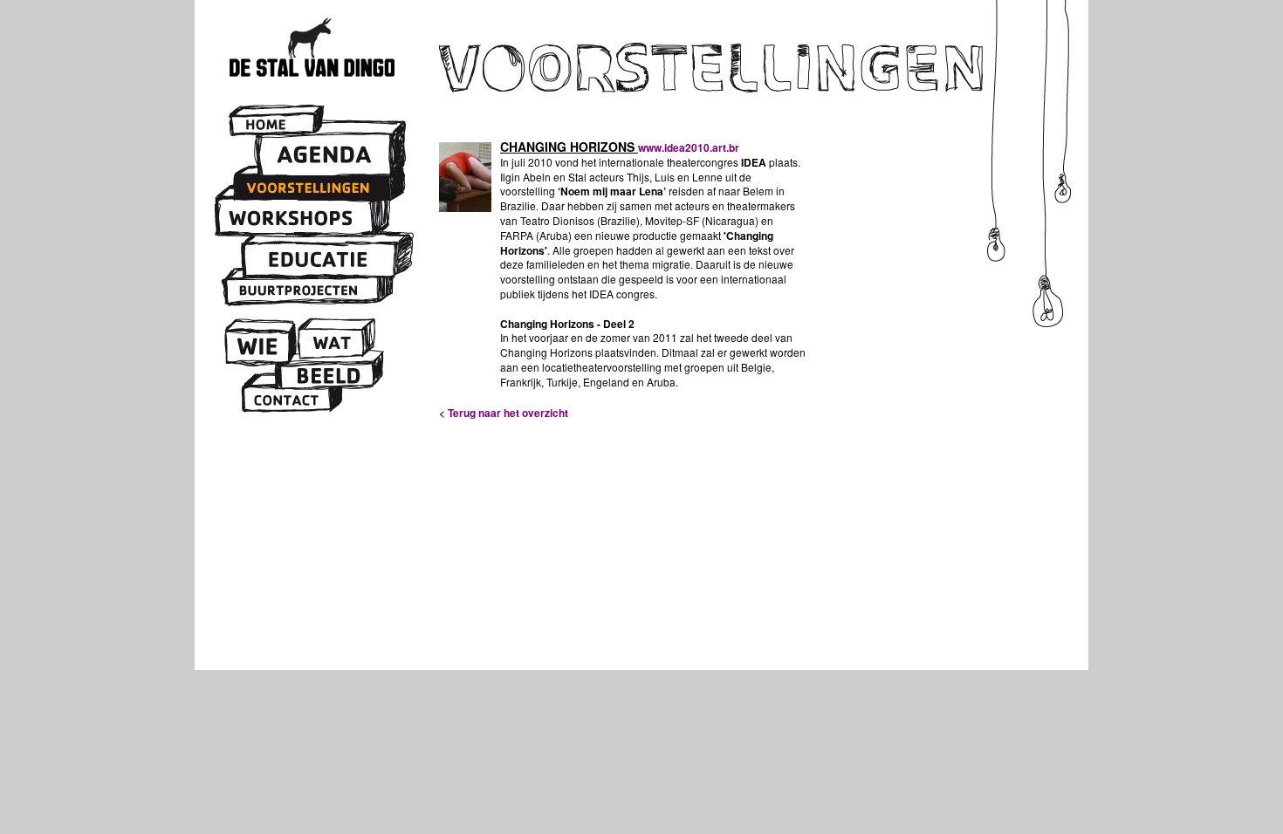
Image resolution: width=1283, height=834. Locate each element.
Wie (258, 347)
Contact (288, 398)
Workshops (295, 217)
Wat (331, 344)
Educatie (321, 260)
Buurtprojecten (301, 290)
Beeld (326, 375)
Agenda (326, 155)
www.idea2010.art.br (688, 147)
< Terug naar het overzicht (503, 412)
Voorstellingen (313, 187)
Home (272, 124)
